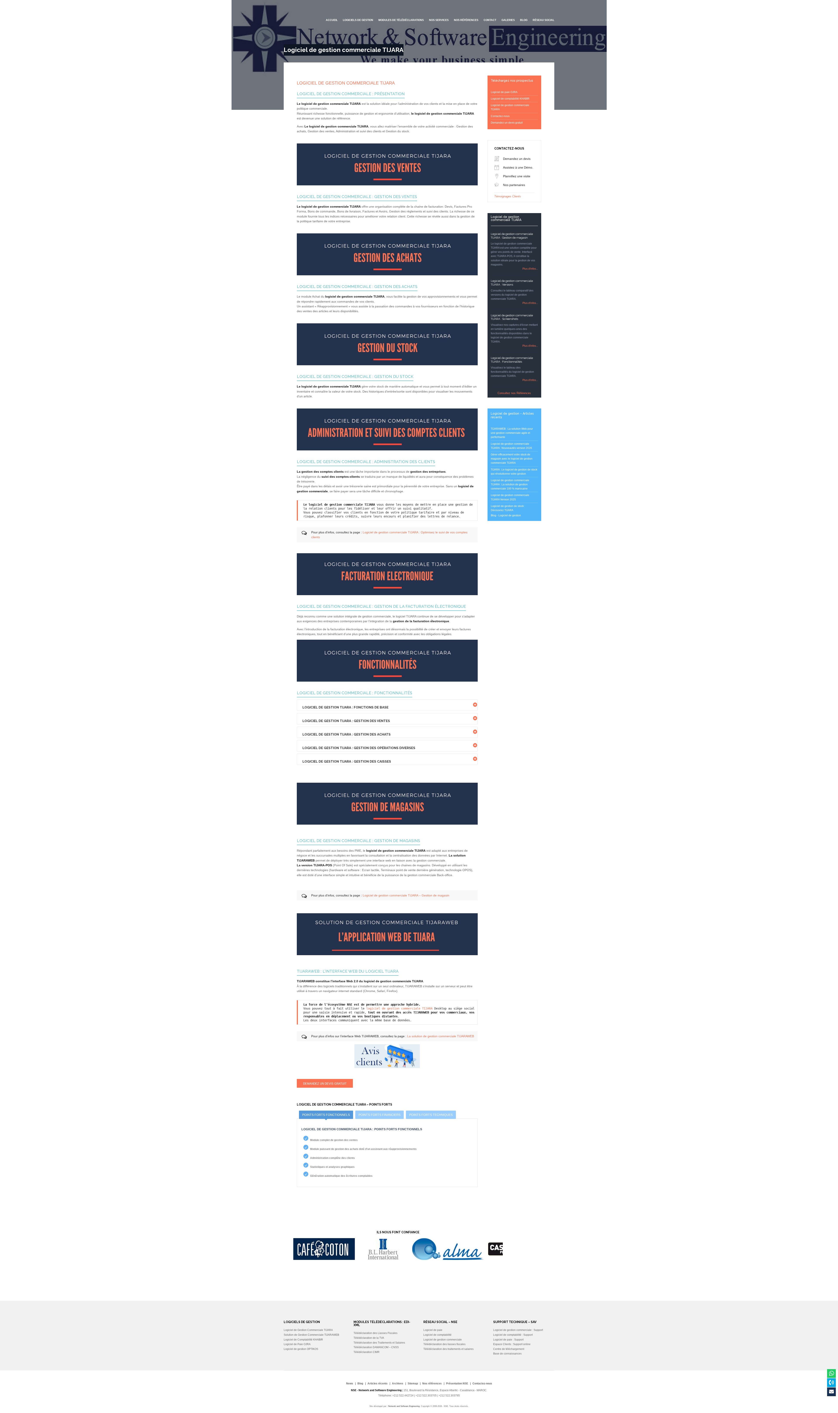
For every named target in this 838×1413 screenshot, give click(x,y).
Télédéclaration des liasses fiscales (444, 1344)
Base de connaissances (507, 1353)
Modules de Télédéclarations (401, 20)
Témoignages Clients (507, 196)
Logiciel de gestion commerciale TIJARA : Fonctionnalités (512, 359)
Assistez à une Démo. (518, 167)
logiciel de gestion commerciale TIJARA (399, 1008)
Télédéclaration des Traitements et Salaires (379, 1342)
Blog (360, 1383)
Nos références (466, 20)
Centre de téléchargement (508, 1349)
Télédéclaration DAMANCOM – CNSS (376, 1347)
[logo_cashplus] (358, 1259)
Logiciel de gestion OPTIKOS (301, 1349)
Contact (490, 20)
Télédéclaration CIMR (367, 1352)
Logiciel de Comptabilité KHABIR (303, 1339)
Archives (397, 1383)
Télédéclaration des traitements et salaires (448, 1349)
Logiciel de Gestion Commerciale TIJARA (308, 1330)
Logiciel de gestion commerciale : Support (518, 1330)
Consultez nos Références (514, 393)
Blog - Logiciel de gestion (506, 515)
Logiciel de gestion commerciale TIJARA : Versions (512, 282)
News (349, 1383)
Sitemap (413, 1383)
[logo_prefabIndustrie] (488, 1259)
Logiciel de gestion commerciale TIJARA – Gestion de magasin (406, 895)
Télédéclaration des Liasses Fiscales (375, 1333)
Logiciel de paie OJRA (504, 92)
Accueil (332, 20)
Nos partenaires (514, 185)
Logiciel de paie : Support (508, 1339)
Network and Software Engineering (404, 1406)
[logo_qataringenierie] (426, 1259)
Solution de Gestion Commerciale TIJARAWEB (311, 1334)
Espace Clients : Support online (512, 1344)
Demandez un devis (517, 158)
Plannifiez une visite (516, 176)
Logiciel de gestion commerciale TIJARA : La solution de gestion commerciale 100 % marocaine (510, 484)
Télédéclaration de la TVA (369, 1337)
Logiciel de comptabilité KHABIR (510, 98)
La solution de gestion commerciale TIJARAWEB (440, 1036)
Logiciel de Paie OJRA (297, 1344)
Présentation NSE (457, 1383)
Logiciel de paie (432, 1330)
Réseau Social (543, 20)
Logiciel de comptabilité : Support (513, 1334)
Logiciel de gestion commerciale (442, 1339)
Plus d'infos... (530, 268)
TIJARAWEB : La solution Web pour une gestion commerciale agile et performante (512, 433)
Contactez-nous (500, 116)
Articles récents (377, 1383)
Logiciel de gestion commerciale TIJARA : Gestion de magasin (512, 235)
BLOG (523, 20)
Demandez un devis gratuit (325, 1083)
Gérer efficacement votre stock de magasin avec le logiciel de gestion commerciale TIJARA (511, 458)
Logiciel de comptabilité (437, 1334)
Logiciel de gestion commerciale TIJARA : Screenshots (512, 317)
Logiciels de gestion (358, 20)
